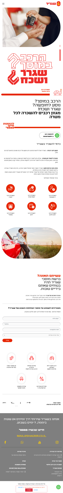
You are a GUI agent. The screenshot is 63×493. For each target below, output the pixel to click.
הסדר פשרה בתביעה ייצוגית (15, 471)
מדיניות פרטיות (40, 484)
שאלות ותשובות (20, 464)
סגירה (29, 490)
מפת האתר (21, 484)
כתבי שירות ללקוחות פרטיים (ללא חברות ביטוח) (48, 456)
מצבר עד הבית (57, 461)
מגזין (24, 461)
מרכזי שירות (21, 451)
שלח (7, 340)
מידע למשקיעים (57, 473)
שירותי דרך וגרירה (56, 451)
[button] (3, 3)
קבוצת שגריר (57, 468)
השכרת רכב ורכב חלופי (54, 464)
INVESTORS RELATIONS (17, 468)
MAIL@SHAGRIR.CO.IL (31, 436)
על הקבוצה (58, 471)
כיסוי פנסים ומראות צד (18, 455)
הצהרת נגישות (30, 484)
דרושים (59, 475)
